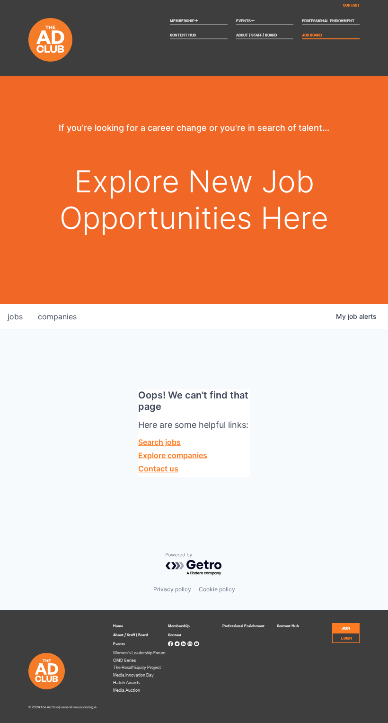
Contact (351, 4)
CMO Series (124, 660)
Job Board (312, 35)
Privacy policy (172, 589)
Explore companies (172, 455)
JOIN (346, 627)
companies (57, 316)
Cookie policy (217, 589)
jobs (15, 316)
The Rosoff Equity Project (137, 667)
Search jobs (159, 442)
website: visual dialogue (79, 707)
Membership (184, 21)
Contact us (158, 468)
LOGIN (346, 637)
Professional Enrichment (328, 21)
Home (118, 625)
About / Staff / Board (256, 35)
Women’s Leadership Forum (139, 652)
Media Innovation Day (133, 674)
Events (245, 21)
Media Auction (126, 689)
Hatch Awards (126, 682)
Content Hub (183, 35)
